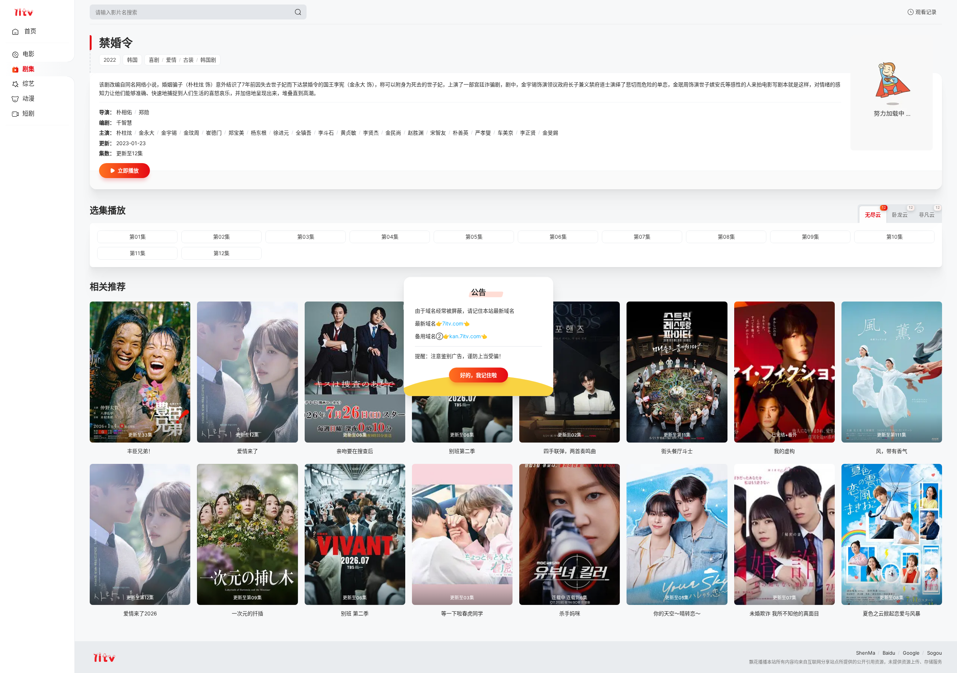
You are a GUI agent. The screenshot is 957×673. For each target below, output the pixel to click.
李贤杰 (371, 132)
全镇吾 (303, 132)
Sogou (934, 653)
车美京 (505, 132)
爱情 (171, 59)
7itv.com (452, 323)
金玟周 (191, 132)
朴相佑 (124, 112)
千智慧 (124, 122)
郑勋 (144, 112)
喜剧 (154, 59)
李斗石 (326, 132)
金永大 (146, 132)
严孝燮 (483, 132)
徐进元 (281, 132)
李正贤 (528, 132)
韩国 (132, 59)
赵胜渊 (416, 132)
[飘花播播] (23, 11)
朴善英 (460, 132)
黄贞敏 (348, 132)
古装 (188, 59)
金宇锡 (169, 132)
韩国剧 (208, 59)
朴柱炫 (124, 132)
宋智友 (438, 132)
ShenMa (865, 653)
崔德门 (214, 132)
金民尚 (393, 132)
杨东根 (259, 132)
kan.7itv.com (465, 336)
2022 (110, 59)
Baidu (889, 653)
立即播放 (128, 170)
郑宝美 (236, 132)
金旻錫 (550, 132)
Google (911, 653)
